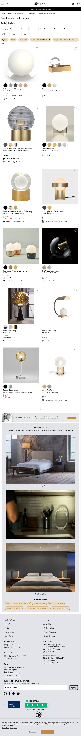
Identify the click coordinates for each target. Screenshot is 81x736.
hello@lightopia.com (12, 647)
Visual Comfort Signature (20, 150)
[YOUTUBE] (18, 693)
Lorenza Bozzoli (48, 392)
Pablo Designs (9, 91)
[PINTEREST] (13, 693)
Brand (31, 29)
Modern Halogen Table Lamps (14, 608)
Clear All (3, 43)
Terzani (56, 150)
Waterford (8, 150)
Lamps (10, 13)
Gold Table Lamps (30, 13)
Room (51, 29)
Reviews (46, 620)
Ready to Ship (18, 29)
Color (70, 29)
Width (4, 34)
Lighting (3, 13)
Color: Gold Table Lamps (39, 39)
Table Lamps (19, 13)
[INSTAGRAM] (5, 693)
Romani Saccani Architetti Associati (15, 392)
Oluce (56, 273)
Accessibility (47, 624)
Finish (61, 29)
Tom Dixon (8, 332)
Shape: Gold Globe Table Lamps (64, 39)
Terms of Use (5, 728)
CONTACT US (9, 642)
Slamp (57, 392)
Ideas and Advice (49, 636)
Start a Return (9, 632)
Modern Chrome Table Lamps (60, 608)
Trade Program (9, 636)
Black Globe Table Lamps (56, 603)
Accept (47, 732)
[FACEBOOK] (9, 693)
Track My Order (10, 620)
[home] (40, 5)
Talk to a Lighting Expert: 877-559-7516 (43, 9)
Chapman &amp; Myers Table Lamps (37, 608)
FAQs (7, 628)
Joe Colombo (48, 273)
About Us (8, 624)
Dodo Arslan (47, 150)
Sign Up (73, 687)
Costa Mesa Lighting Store (52, 644)
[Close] (77, 722)
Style (41, 29)
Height (14, 34)
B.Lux (6, 273)
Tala (53, 213)
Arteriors (46, 332)
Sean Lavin (47, 91)
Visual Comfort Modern (59, 91)
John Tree (47, 213)
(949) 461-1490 (48, 651)
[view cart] (78, 3)
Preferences (32, 732)
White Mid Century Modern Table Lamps (18, 603)
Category (5, 29)
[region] (40, 727)
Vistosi (30, 392)
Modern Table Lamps (39, 603)
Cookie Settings (48, 628)
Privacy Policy (13, 728)
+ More (24, 34)
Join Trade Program (12, 675)
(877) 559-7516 (9, 645)
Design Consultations (50, 632)
